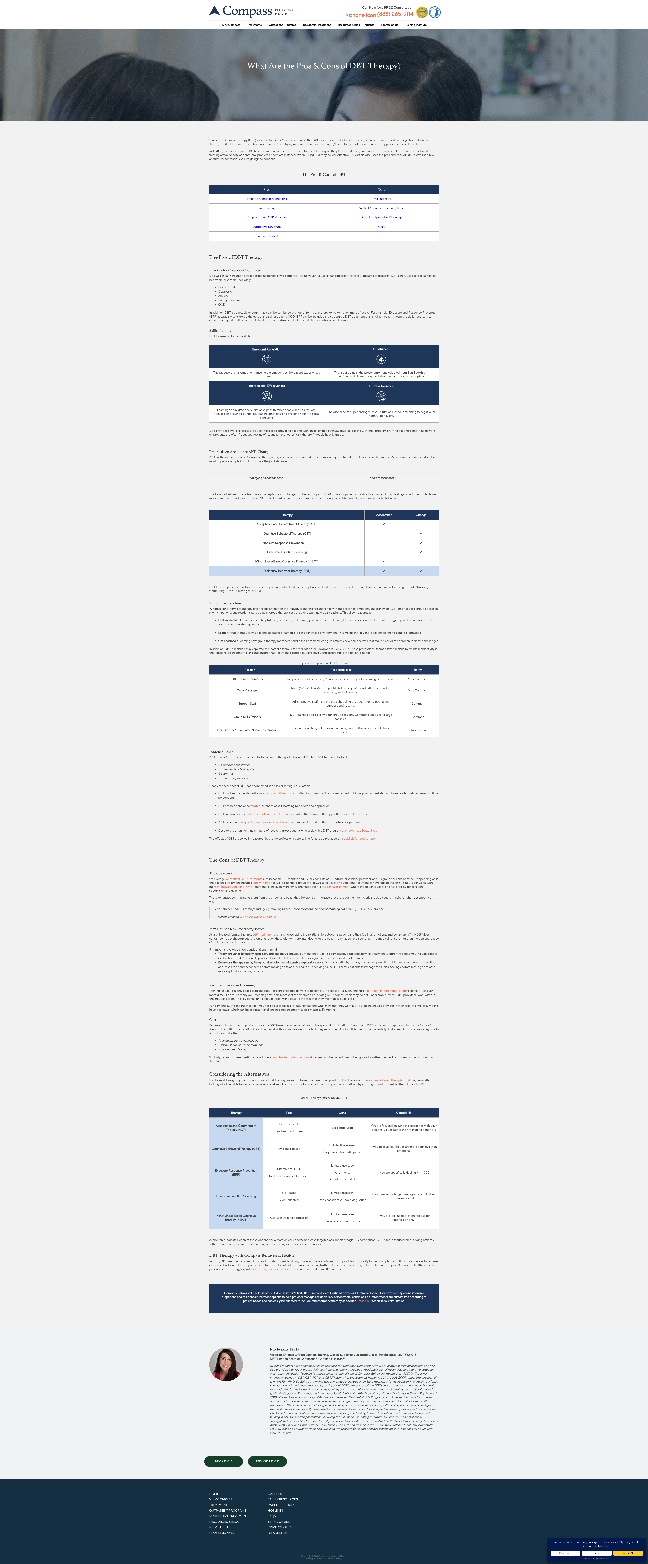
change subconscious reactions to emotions (266, 822)
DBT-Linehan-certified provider (386, 991)
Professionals (389, 25)
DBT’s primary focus (266, 934)
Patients (369, 25)
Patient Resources (283, 1505)
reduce (255, 806)
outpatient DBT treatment (243, 879)
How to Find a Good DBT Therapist (223, 1459)
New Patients (220, 1527)
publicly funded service (359, 839)
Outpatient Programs (282, 25)
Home (214, 1494)
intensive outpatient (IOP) (234, 887)
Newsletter (278, 1533)
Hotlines (275, 1511)
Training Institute (416, 25)
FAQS (272, 1516)
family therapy (262, 883)
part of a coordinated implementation (270, 814)
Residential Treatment (317, 25)
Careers (275, 1494)
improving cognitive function (278, 793)
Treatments (254, 25)
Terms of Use (279, 1522)
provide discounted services (290, 1057)
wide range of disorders (270, 1269)
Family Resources (283, 1499)
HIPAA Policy (335, 1558)
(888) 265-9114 (395, 14)
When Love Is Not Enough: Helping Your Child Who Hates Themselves (267, 1459)
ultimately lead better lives (359, 831)
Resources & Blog (349, 25)
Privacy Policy (280, 1527)
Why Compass (230, 25)
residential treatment (335, 887)
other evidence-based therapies (382, 1080)
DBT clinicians (288, 958)
